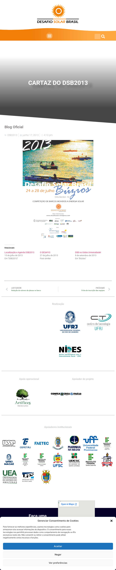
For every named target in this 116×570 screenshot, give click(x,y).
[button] (111, 520)
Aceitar (58, 546)
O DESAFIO (45, 252)
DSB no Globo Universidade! (88, 252)
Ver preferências (58, 562)
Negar (58, 554)
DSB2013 (12, 135)
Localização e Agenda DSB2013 (19, 252)
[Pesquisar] (103, 36)
